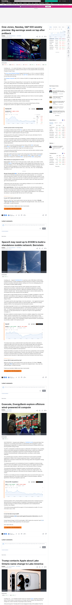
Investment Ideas (55, 4)
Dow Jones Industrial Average (12, 73)
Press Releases (66, 4)
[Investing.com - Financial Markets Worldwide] (6, 1)
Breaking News (13, 4)
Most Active (51, 122)
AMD (29, 155)
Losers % (60, 122)
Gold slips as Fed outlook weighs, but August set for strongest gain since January (59, 102)
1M (9, 114)
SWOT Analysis (61, 4)
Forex (17, 4)
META (10, 163)
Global (39, 4)
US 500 (50, 43)
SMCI (21, 156)
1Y (13, 114)
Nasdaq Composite (10, 78)
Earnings (51, 4)
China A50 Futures (52, 47)
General (42, 4)
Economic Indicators (31, 4)
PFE (19, 155)
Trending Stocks (52, 153)
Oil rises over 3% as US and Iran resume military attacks (58, 97)
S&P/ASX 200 (51, 38)
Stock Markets (25, 4)
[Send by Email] (21, 215)
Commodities (20, 4)
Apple (32, 598)
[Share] (37, 36)
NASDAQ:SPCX (18, 280)
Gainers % (56, 122)
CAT (23, 146)
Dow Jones (51, 45)
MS (15, 173)
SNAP (39, 155)
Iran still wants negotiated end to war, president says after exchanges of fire (59, 111)
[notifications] (67, 0)
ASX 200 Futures (52, 40)
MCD (8, 146)
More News (57, 115)
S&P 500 (25, 74)
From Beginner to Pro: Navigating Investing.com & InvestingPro (57, 146)
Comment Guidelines (5, 231)
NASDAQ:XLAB (29, 442)
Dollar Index (51, 48)
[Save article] (39, 36)
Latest (3, 4)
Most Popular (8, 4)
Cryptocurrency (46, 4)
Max (17, 114)
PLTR (10, 155)
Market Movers (52, 120)
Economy (36, 4)
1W (7, 114)
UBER (32, 156)
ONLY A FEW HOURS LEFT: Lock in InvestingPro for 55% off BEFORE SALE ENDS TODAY (59, 91)
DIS (32, 145)
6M (11, 114)
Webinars (51, 143)
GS (20, 129)
